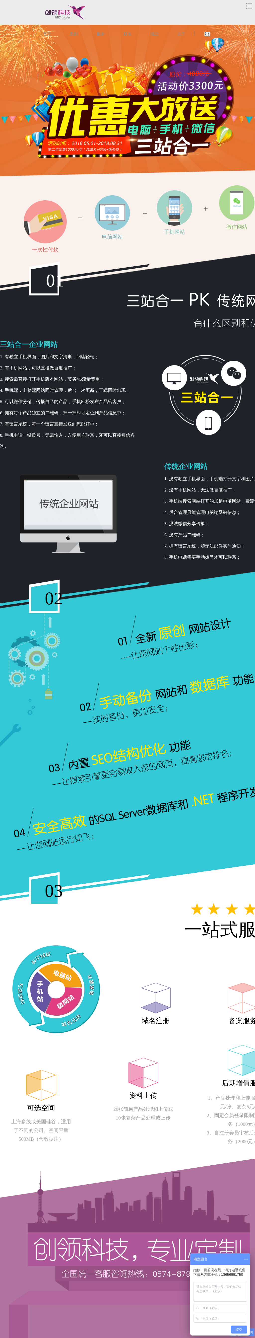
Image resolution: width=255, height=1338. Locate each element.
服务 (101, 34)
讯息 (154, 34)
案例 (74, 34)
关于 (181, 34)
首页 (47, 34)
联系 (127, 34)
